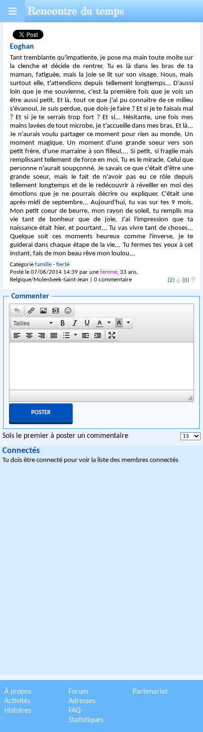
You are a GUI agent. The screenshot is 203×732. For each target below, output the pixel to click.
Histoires (17, 711)
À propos (17, 692)
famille (43, 264)
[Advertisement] (101, 571)
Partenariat (150, 692)
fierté (62, 264)
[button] (17, 310)
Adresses (81, 701)
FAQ (74, 711)
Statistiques (85, 720)
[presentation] (17, 310)
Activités (17, 701)
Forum (78, 692)
